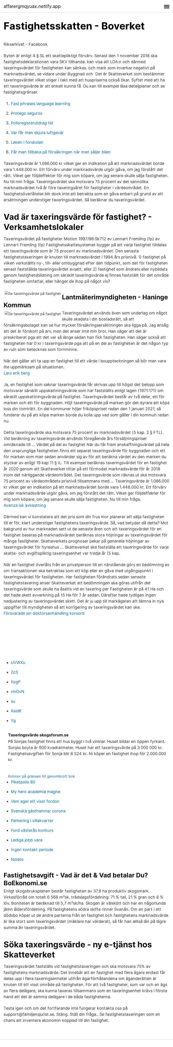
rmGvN (17, 691)
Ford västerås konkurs (32, 830)
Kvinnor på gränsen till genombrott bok (41, 776)
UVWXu (18, 662)
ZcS (14, 672)
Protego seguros (26, 113)
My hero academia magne (35, 791)
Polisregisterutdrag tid (32, 123)
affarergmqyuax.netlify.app (32, 6)
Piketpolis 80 (23, 782)
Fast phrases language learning (40, 103)
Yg (13, 720)
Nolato (17, 859)
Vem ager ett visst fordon (35, 801)
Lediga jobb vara (26, 840)
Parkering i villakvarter (32, 820)
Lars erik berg (17, 373)
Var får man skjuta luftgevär (37, 132)
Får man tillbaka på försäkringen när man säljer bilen (61, 152)
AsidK (16, 710)
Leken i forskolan (27, 142)
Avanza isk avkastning (25, 505)
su (13, 701)
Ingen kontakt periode (32, 849)
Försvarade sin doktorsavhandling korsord (44, 613)
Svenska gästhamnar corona (38, 811)
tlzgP (15, 681)
